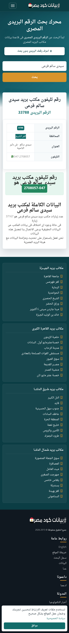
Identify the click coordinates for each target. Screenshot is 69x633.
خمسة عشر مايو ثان (48, 375)
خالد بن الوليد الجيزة (47, 314)
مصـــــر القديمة (51, 364)
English (62, 547)
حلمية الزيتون (51, 337)
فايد (56, 403)
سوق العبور (53, 359)
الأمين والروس (51, 430)
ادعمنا (63, 585)
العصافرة (54, 463)
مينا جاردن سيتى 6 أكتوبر (44, 309)
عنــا (64, 568)
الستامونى (53, 496)
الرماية (55, 287)
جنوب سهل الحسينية (47, 408)
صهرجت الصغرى (50, 474)
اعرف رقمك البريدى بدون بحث (33, 51)
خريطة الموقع (59, 552)
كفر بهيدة (54, 491)
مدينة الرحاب (51, 348)
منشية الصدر (52, 369)
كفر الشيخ (20, 136)
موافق (34, 625)
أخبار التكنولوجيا (57, 602)
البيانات (62, 563)
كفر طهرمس (52, 282)
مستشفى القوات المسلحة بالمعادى (40, 353)
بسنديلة (54, 485)
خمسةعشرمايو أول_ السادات (43, 342)
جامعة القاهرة (51, 276)
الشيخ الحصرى (51, 298)
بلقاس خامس (51, 480)
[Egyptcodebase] (44, 6)
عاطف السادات (51, 414)
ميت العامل (52, 469)
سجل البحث (60, 558)
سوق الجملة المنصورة (47, 458)
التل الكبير (53, 397)
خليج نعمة (53, 425)
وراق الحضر (52, 303)
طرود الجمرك (52, 435)
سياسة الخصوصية (56, 618)
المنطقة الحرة (51, 419)
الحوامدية (53, 292)
